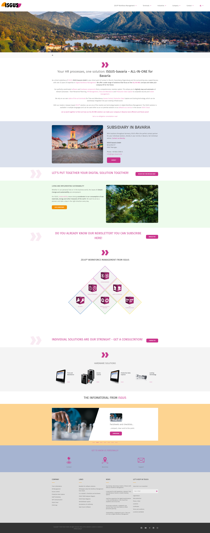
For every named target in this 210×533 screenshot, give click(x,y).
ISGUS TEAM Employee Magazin (87, 496)
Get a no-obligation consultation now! (105, 116)
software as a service (125, 107)
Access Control (108, 98)
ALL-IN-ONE (136, 82)
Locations (135, 504)
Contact (189, 5)
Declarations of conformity (86, 504)
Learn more (116, 433)
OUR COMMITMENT (59, 207)
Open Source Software (85, 507)
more (68, 382)
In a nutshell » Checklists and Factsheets (89, 493)
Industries (161, 5)
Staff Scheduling (56, 497)
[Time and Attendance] (59, 376)
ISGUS (70, 80)
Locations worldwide (138, 512)
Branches (105, 467)
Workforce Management (88, 82)
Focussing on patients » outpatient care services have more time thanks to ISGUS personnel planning (117, 507)
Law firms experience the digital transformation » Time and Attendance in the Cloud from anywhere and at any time (118, 500)
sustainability (63, 196)
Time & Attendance (57, 486)
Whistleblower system (84, 501)
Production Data (119, 98)
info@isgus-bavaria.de (114, 154)
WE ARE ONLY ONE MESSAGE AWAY (146, 174)
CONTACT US (152, 340)
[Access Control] (88, 376)
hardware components (88, 89)
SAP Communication (57, 499)
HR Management (92, 92)
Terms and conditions (138, 509)
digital (78, 82)
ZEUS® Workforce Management (124, 5)
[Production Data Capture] (113, 376)
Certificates (136, 506)
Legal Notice (136, 495)
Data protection (137, 498)
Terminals (146, 5)
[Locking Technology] (142, 377)
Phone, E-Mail (136, 501)
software (75, 89)
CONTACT (113, 160)
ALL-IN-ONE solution (96, 112)
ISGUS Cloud (146, 107)
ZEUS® (78, 105)
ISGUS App (54, 505)
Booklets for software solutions (87, 486)
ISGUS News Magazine (84, 499)
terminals (82, 98)
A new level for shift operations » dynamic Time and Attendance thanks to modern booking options (118, 493)
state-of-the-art (73, 98)
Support (141, 467)
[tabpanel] (64, 376)
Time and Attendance (106, 92)
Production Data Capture (124, 92)
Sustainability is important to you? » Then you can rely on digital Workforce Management (118, 513)
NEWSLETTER (152, 236)
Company (175, 5)
